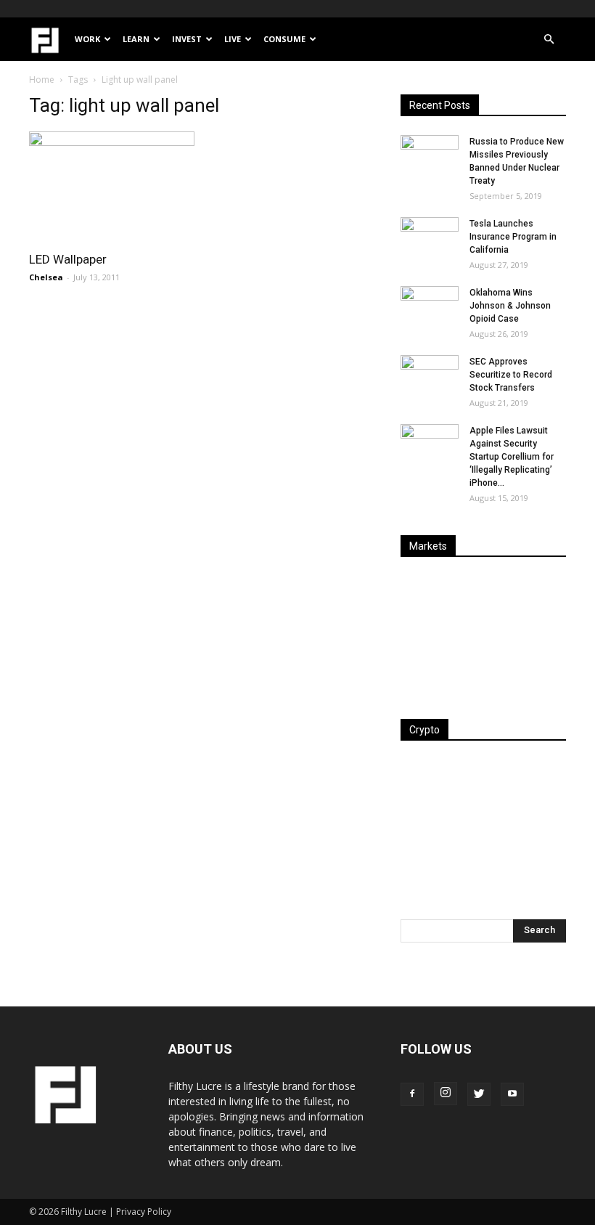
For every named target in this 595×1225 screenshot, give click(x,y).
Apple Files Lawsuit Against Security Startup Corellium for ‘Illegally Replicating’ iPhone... (511, 457)
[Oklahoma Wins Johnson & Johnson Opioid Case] (430, 306)
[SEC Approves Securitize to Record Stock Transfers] (430, 375)
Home (41, 79)
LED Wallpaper (68, 259)
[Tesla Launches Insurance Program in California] (430, 237)
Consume (284, 38)
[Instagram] (445, 1093)
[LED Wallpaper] (111, 186)
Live (232, 38)
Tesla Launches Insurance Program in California (513, 237)
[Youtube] (512, 1094)
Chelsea (46, 277)
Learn (136, 38)
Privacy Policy (143, 1211)
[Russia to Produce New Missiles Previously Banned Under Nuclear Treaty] (430, 155)
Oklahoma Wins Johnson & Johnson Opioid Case (510, 306)
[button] (548, 39)
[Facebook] (412, 1094)
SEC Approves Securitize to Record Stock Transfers (510, 375)
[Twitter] (479, 1094)
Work (87, 38)
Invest (187, 38)
